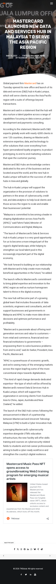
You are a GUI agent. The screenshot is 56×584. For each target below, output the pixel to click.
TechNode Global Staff (29, 58)
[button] (51, 3)
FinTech (26, 56)
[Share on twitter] (17, 549)
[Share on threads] (21, 549)
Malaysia (35, 56)
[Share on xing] (38, 549)
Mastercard (30, 83)
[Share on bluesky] (34, 549)
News (42, 56)
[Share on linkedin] (28, 549)
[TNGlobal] (7, 3)
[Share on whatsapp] (31, 549)
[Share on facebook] (14, 549)
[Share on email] (41, 549)
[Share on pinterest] (24, 549)
